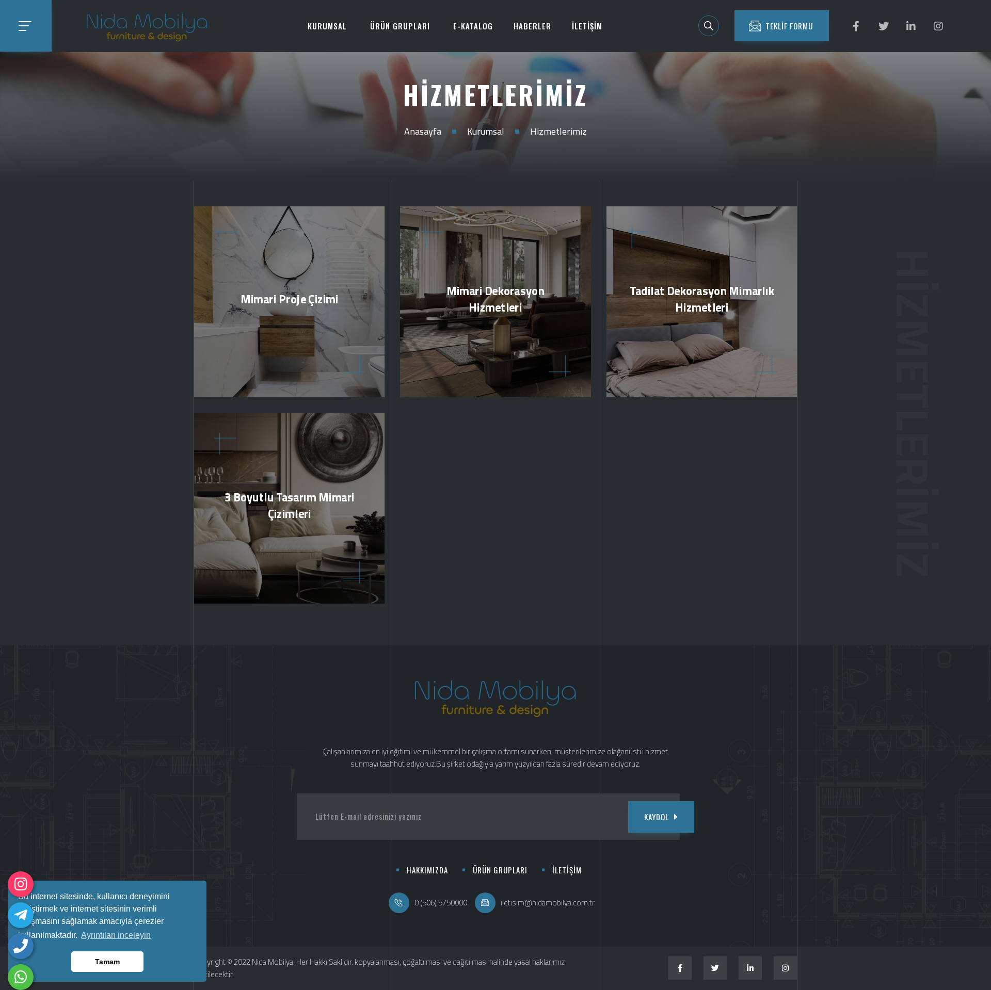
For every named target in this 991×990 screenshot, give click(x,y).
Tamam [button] (107, 961)
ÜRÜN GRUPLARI (400, 25)
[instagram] (21, 884)
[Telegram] (21, 915)
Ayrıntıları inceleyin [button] (116, 935)
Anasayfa (422, 131)
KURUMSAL (327, 25)
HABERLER (532, 25)
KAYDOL (656, 816)
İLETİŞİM (587, 25)
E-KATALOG (473, 25)
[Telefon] (21, 946)
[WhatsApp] (21, 977)
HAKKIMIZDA (427, 869)
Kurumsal (485, 131)
